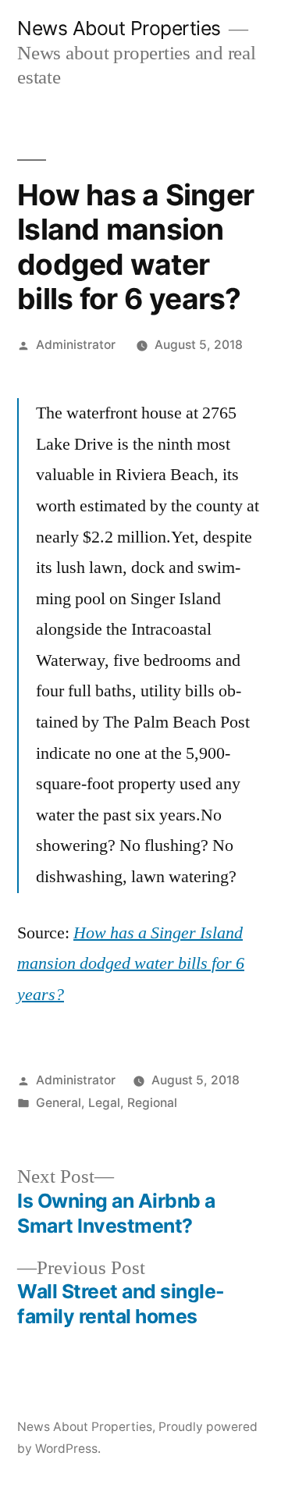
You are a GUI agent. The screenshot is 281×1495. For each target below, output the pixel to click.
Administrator (76, 344)
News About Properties (119, 28)
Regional (152, 1102)
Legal (104, 1102)
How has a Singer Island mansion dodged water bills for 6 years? (130, 964)
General (58, 1102)
